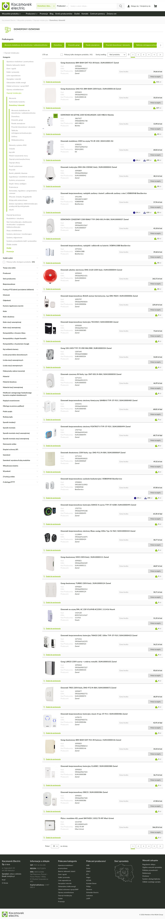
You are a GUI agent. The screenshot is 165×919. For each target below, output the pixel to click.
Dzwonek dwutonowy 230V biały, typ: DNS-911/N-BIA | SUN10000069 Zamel (93, 453)
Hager (88, 877)
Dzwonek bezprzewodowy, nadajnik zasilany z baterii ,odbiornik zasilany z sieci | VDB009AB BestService (104, 193)
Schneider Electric (92, 892)
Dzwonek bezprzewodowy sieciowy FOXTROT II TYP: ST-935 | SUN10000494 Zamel (96, 427)
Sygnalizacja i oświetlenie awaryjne (21, 177)
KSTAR (88, 880)
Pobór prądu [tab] (7, 411)
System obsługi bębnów (151, 879)
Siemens (89, 889)
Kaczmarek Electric (9, 20)
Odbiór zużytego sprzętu (151, 882)
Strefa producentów (63, 14)
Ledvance (89, 895)
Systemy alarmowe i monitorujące (19, 234)
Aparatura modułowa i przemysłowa (20, 62)
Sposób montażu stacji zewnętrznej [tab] (16, 439)
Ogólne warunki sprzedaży (152, 867)
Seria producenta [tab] (9, 279)
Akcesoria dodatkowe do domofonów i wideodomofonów (25, 45)
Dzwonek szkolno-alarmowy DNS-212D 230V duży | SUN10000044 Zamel (91, 270)
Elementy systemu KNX (17, 145)
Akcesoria (12, 98)
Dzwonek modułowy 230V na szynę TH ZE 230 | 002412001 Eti (87, 141)
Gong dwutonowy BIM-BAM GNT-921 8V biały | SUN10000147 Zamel (90, 63)
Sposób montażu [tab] (9, 428)
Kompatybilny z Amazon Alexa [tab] (14, 333)
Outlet (77, 14)
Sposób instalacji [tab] (9, 422)
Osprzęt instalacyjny (41, 20)
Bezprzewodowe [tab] (9, 284)
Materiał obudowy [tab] (10, 382)
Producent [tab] (7, 273)
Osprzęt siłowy (14, 163)
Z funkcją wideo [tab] (9, 477)
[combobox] (96, 6)
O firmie (5, 883)
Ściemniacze (13, 187)
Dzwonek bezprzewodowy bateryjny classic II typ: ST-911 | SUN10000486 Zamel (94, 714)
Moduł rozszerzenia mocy (18, 156)
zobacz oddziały (15, 874)
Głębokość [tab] (7, 300)
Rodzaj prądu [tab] (8, 417)
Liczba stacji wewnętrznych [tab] (13, 360)
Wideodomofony (17, 140)
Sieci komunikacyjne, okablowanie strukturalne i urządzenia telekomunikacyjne (19, 224)
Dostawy (145, 876)
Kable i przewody (13, 72)
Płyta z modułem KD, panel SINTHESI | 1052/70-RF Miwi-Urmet (87, 818)
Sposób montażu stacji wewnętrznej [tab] (16, 433)
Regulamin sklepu (148, 864)
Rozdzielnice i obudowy (15, 218)
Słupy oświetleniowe (14, 231)
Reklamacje (146, 873)
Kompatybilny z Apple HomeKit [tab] (14, 338)
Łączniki (12, 152)
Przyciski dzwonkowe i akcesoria (118, 45)
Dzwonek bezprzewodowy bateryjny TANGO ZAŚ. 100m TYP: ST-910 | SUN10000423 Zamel (99, 635)
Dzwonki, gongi (73, 45)
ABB (87, 865)
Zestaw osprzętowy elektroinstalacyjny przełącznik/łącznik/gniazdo (23, 205)
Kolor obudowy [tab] (8, 317)
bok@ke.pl (11, 876)
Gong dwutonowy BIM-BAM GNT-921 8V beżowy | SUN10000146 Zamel (91, 740)
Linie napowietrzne (13, 76)
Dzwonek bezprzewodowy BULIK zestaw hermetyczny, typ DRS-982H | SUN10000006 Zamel (99, 296)
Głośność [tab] (6, 295)
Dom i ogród (11, 69)
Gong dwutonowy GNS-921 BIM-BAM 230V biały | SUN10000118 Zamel (91, 89)
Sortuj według (101, 55)
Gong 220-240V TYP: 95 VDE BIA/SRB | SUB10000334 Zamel (86, 348)
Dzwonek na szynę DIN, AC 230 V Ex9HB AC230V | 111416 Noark (88, 609)
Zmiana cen (111, 14)
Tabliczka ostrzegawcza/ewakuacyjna (21, 132)
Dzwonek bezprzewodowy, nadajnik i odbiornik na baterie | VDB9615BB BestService (95, 246)
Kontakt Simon (91, 883)
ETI (87, 874)
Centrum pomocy (97, 14)
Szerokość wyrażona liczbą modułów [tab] (16, 460)
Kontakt (85, 14)
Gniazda (12, 149)
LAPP (88, 898)
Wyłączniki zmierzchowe (18, 200)
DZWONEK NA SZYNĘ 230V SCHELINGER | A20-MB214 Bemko (87, 115)
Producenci (31, 14)
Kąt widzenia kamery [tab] (10, 349)
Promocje (44, 14)
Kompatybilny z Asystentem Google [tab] (16, 344)
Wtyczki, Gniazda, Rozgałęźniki (20, 197)
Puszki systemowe (15, 166)
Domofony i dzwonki (17, 105)
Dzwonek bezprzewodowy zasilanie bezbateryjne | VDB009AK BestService (91, 479)
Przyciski (12, 170)
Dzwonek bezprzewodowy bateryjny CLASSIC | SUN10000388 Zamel (89, 766)
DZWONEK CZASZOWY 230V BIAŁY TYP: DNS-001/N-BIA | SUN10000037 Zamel (95, 219)
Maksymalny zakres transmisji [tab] (14, 371)
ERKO (88, 871)
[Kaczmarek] (17, 6)
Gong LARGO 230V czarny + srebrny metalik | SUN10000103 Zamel (89, 662)
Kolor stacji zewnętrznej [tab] (12, 328)
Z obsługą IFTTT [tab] (9, 482)
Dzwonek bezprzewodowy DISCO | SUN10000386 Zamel (84, 792)
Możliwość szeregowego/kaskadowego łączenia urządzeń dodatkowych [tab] (17, 394)
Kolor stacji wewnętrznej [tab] (12, 322)
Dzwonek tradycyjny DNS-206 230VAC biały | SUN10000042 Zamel (89, 167)
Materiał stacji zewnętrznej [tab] (13, 387)
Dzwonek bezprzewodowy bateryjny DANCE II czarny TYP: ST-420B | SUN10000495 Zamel (98, 505)
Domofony (58, 45)
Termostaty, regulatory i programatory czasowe (23, 192)
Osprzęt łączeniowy (14, 215)
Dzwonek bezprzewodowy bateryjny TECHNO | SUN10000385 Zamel (89, 322)
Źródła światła (12, 245)
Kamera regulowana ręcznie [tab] (13, 306)
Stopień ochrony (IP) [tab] (10, 449)
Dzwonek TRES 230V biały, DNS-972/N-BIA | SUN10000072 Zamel (88, 688)
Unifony (14, 136)
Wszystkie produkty (10, 14)
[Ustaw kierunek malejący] (129, 54)
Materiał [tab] (6, 376)
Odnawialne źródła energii (16, 83)
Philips (88, 886)
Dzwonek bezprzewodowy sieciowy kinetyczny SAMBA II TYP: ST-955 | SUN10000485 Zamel (99, 400)
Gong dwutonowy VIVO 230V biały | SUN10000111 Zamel (85, 557)
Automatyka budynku (17, 102)
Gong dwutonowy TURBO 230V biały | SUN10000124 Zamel (86, 583)
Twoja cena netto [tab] (9, 268)
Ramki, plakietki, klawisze (18, 173)
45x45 (11, 210)
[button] (52, 82)
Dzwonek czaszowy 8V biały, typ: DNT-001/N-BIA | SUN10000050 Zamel (91, 374)
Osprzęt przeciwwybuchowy (19, 159)
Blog (51, 14)
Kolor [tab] (5, 311)
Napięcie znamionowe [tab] (11, 401)
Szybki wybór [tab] (8, 258)
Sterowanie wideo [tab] (9, 444)
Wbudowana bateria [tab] (10, 466)
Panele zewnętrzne (93, 45)
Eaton (88, 868)
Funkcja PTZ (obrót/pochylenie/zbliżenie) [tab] (18, 290)
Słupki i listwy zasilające (17, 184)
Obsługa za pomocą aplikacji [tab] (13, 406)
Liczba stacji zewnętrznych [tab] (13, 366)
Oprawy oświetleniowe (15, 90)
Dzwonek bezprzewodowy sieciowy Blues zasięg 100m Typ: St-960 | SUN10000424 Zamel (98, 531)
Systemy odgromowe (14, 238)
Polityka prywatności (150, 870)
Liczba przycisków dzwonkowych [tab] (15, 355)
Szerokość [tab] (6, 455)
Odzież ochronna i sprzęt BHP (18, 86)
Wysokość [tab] (7, 471)
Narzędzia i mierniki (14, 79)
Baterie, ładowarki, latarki (16, 65)
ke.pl (3, 880)
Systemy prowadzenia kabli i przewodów (22, 241)
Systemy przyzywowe (17, 180)
